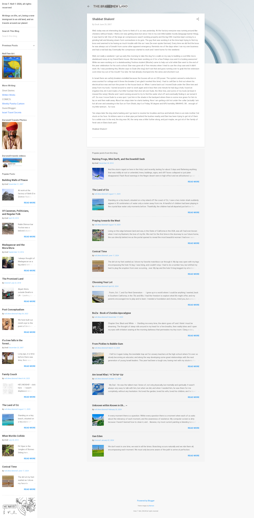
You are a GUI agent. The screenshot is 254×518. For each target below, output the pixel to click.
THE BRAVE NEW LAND (110, 6)
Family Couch (9, 374)
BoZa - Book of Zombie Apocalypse (111, 313)
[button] (197, 19)
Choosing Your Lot (102, 282)
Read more (193, 182)
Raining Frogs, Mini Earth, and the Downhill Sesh (118, 159)
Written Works (8, 95)
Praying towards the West (106, 220)
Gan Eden (97, 436)
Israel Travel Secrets (11, 112)
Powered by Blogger (146, 501)
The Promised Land (12, 278)
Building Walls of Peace (15, 180)
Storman (151, 506)
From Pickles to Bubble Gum (107, 343)
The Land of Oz (100, 189)
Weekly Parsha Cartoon (13, 104)
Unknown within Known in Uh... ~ (109, 405)
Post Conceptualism (13, 309)
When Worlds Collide (13, 435)
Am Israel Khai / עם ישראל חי (107, 374)
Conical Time (99, 251)
